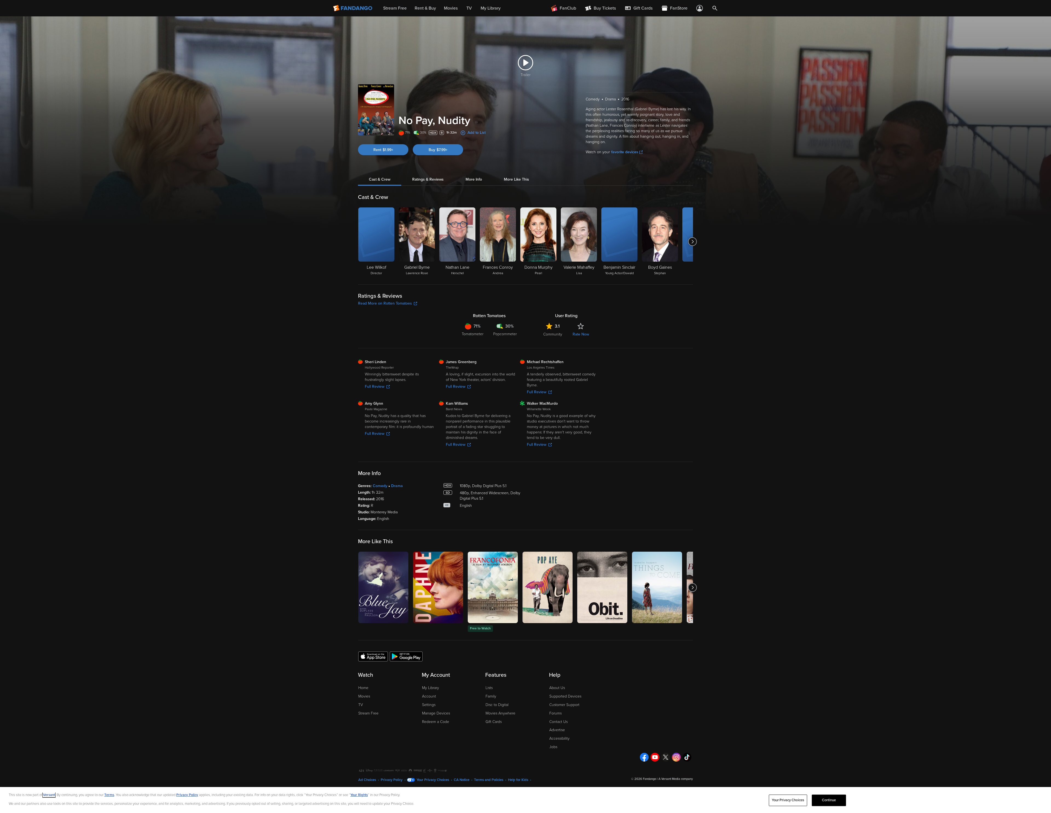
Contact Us (558, 721)
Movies (364, 696)
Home (363, 687)
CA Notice (461, 780)
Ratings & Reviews (428, 179)
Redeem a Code (435, 721)
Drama (397, 486)
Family (491, 696)
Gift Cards (494, 721)
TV (360, 704)
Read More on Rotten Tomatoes (385, 303)
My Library (430, 687)
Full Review (374, 386)
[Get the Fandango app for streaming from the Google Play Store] (406, 656)
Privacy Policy (392, 780)
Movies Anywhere (500, 713)
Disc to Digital (497, 704)
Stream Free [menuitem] (395, 8)
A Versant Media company (676, 779)
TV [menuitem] (469, 8)
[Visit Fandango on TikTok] (687, 757)
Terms (109, 795)
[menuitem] (638, 8)
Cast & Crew (379, 179)
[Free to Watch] (492, 587)
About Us (557, 687)
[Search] (714, 8)
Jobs (553, 747)
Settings (428, 704)
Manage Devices (436, 713)
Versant (49, 795)
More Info (474, 179)
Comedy (380, 486)
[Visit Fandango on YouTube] (655, 757)
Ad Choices (367, 780)
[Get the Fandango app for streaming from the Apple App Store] (373, 656)
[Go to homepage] (353, 8)
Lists (489, 687)
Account (429, 696)
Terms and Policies (488, 780)
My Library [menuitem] (491, 8)
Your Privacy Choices (433, 780)
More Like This (516, 179)
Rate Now (581, 334)
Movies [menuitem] (451, 8)
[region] (525, 800)
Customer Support (564, 704)
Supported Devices (565, 696)
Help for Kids (518, 780)
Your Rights (359, 795)
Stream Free (368, 713)
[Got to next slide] (692, 241)
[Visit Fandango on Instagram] (676, 757)
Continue (829, 800)
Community (552, 334)
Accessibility (559, 738)
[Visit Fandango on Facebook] (644, 757)
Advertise (557, 730)
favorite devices (624, 152)
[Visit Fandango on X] (665, 757)
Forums (555, 713)
